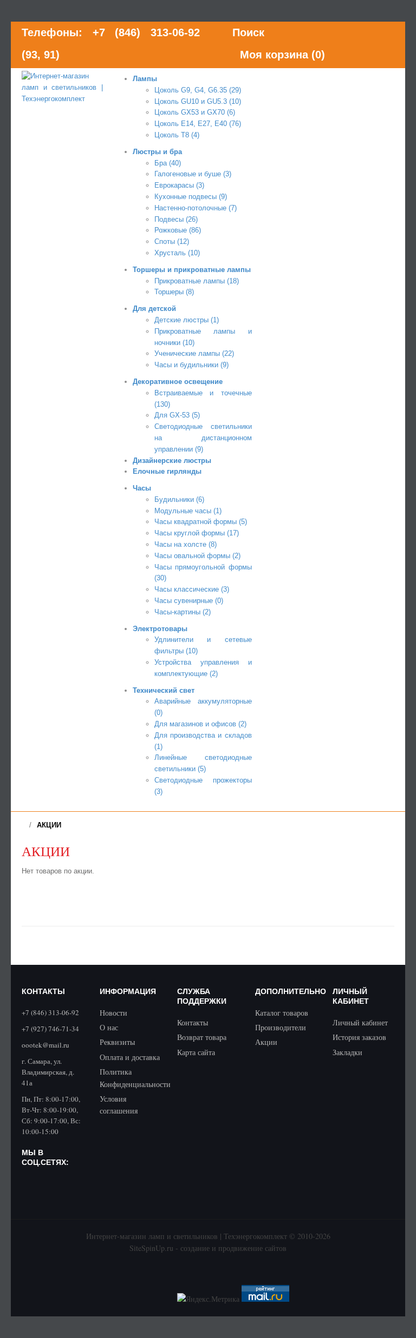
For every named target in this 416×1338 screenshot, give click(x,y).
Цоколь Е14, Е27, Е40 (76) (197, 124)
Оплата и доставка (130, 1057)
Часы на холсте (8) (185, 544)
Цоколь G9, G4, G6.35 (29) (197, 90)
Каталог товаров (281, 1013)
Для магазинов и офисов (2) (200, 724)
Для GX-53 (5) (177, 415)
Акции (49, 825)
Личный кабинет (360, 1022)
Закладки (347, 1052)
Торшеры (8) (174, 292)
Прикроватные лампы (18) (196, 281)
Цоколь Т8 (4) (176, 135)
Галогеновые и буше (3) (192, 174)
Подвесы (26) (176, 219)
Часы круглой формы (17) (196, 533)
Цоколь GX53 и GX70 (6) (194, 112)
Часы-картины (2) (182, 612)
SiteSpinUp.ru (151, 1248)
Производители (280, 1027)
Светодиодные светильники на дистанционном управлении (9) (203, 437)
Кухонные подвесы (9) (190, 197)
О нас (109, 1027)
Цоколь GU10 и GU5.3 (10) (197, 101)
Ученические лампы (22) (194, 353)
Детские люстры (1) (186, 320)
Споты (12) (171, 241)
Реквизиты (117, 1042)
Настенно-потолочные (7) (195, 208)
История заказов (359, 1037)
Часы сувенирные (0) (188, 601)
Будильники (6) (179, 499)
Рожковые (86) (177, 230)
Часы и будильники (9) (191, 365)
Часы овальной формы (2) (197, 556)
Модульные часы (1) (188, 511)
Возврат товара (201, 1037)
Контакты (192, 1022)
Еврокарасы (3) (179, 185)
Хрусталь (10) (177, 253)
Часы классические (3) (191, 589)
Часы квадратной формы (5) (200, 522)
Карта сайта (196, 1052)
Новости (113, 1013)
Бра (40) (167, 163)
